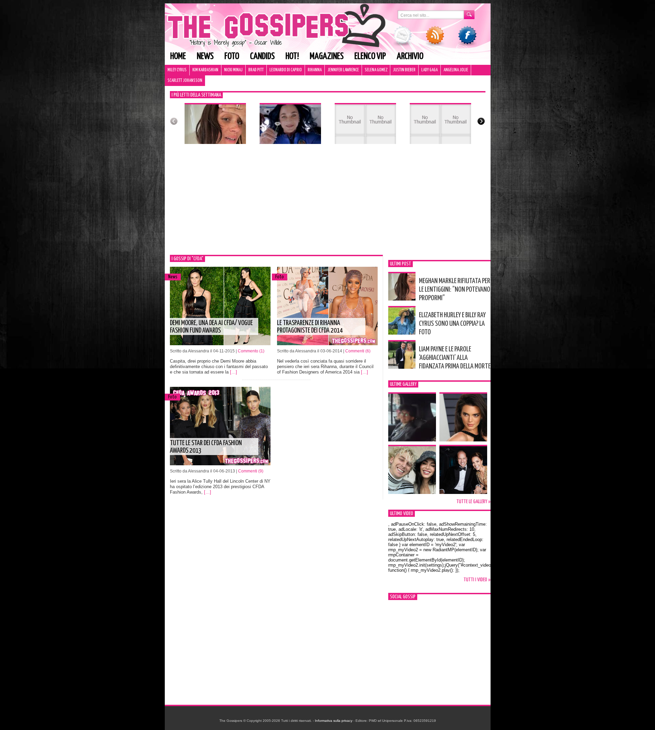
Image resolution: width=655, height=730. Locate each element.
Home (178, 56)
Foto (231, 56)
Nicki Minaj (233, 70)
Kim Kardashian (205, 70)
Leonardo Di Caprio (286, 70)
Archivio (410, 56)
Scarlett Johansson (185, 80)
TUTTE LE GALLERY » (473, 501)
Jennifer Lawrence (343, 70)
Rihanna (315, 70)
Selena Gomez (376, 70)
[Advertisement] (328, 203)
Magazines (327, 56)
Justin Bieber (404, 70)
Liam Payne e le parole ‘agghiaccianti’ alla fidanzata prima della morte (455, 358)
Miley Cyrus (177, 70)
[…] (233, 372)
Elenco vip (370, 56)
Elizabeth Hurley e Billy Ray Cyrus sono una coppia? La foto (452, 324)
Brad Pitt (256, 70)
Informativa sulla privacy (333, 720)
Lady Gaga (429, 70)
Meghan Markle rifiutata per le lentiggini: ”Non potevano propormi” (454, 290)
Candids (262, 56)
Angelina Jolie (455, 70)
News (205, 56)
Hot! (292, 56)
